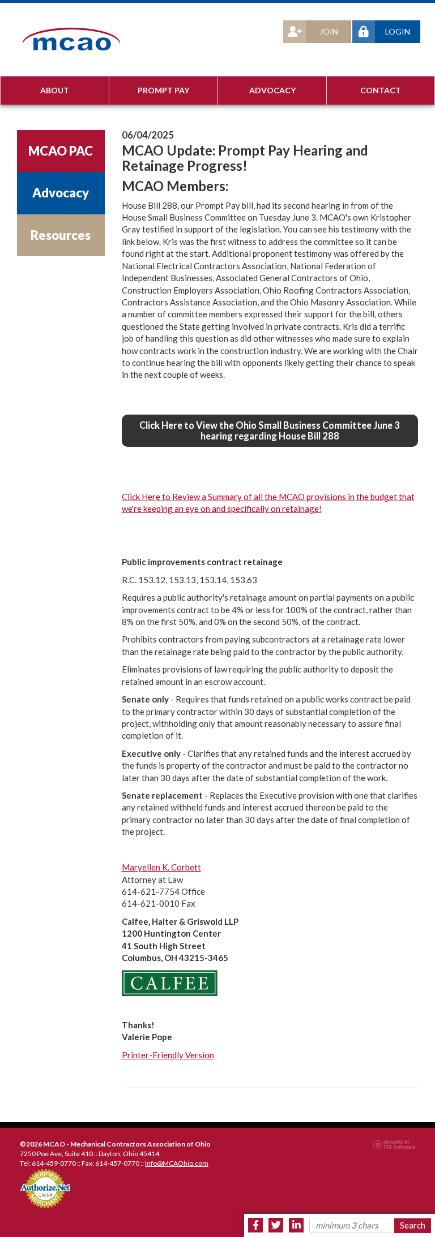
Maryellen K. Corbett (161, 867)
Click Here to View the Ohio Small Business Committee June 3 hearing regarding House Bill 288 (269, 430)
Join (328, 31)
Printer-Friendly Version (168, 1055)
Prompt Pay (163, 90)
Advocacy (272, 90)
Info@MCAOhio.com (176, 1163)
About (54, 90)
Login (397, 31)
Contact (380, 90)
